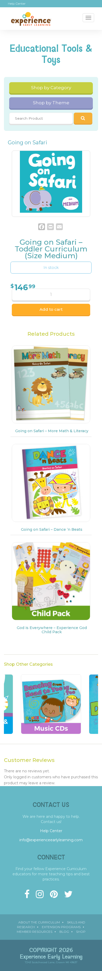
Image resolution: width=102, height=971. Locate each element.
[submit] (83, 118)
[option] (51, 706)
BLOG (64, 932)
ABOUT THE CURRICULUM (39, 922)
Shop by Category (51, 87)
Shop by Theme (51, 102)
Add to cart (51, 309)
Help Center (17, 3)
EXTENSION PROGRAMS (61, 927)
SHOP (81, 932)
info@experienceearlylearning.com (51, 840)
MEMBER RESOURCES (34, 932)
